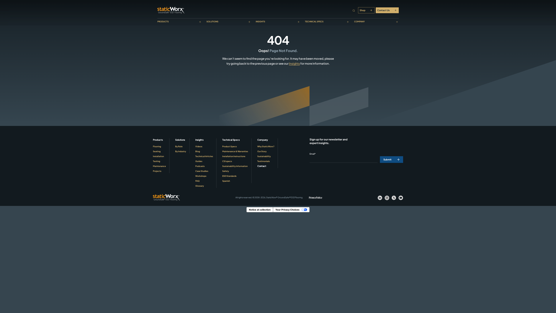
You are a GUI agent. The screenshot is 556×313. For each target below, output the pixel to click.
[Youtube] (400, 197)
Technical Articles (204, 156)
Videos (198, 146)
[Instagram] (387, 197)
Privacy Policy (315, 197)
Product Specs (229, 146)
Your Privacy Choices (287, 209)
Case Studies (201, 171)
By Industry (180, 151)
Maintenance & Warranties (235, 151)
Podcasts (200, 166)
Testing (156, 161)
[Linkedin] (380, 197)
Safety (225, 171)
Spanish (226, 181)
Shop (362, 10)
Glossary (199, 185)
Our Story (262, 151)
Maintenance (159, 166)
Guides (198, 161)
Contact (261, 166)
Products (163, 21)
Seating (157, 151)
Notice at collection (260, 209)
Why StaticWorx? (265, 146)
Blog (197, 151)
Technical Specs (314, 21)
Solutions (212, 21)
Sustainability (264, 156)
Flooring (157, 146)
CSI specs (227, 161)
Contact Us (383, 10)
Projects (157, 171)
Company (359, 21)
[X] (394, 197)
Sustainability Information (235, 166)
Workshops (200, 176)
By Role (179, 146)
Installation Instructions (233, 156)
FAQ (197, 181)
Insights (260, 21)
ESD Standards (229, 176)
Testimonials (263, 161)
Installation (158, 156)
